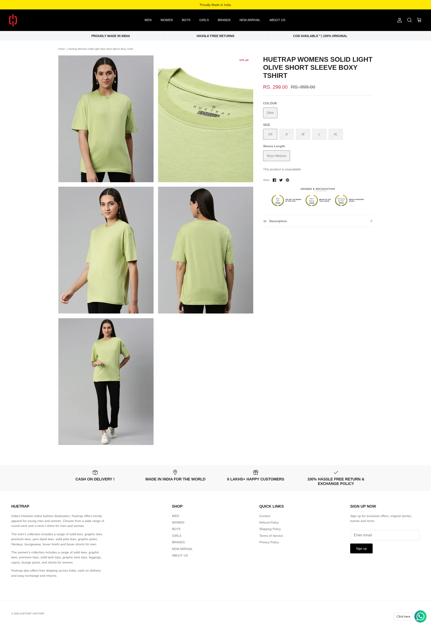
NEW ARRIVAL (250, 20)
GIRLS (204, 20)
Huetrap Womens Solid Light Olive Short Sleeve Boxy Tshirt (100, 49)
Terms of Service (271, 535)
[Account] (398, 20)
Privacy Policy (269, 542)
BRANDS (224, 20)
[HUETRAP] (36, 20)
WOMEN (167, 20)
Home (61, 49)
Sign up (361, 548)
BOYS (186, 20)
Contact (264, 516)
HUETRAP (25, 613)
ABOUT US (277, 20)
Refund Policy (269, 522)
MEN (148, 20)
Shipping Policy (270, 529)
